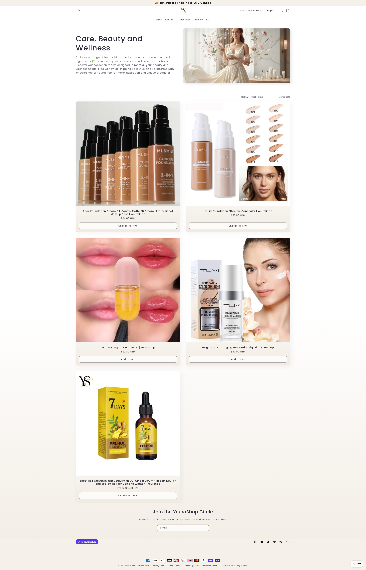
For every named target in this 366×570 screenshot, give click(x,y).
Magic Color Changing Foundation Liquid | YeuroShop (238, 347)
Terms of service (175, 566)
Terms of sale (228, 566)
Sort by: (244, 96)
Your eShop (130, 566)
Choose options (128, 225)
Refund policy (144, 566)
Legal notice (242, 566)
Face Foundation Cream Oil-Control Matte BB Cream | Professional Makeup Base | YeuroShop (128, 213)
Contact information (210, 566)
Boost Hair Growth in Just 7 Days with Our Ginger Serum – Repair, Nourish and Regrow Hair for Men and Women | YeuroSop (127, 482)
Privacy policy (159, 566)
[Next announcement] (289, 3)
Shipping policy (192, 566)
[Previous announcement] (77, 3)
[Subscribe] (205, 528)
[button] (79, 10)
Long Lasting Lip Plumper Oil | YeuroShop (128, 347)
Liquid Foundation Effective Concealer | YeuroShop (238, 211)
